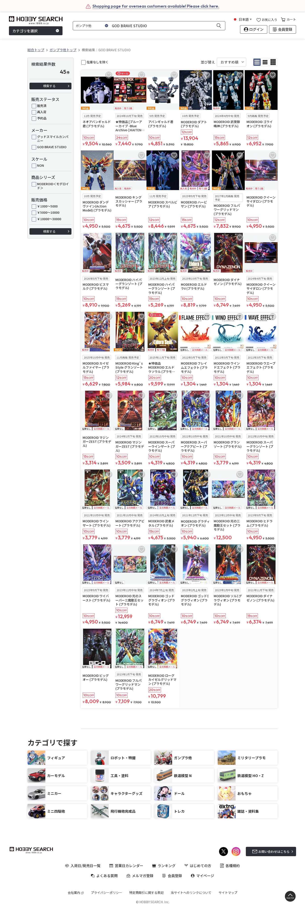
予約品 (41, 118)
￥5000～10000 (48, 212)
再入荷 (41, 112)
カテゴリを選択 (25, 30)
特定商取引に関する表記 (146, 892)
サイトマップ (228, 892)
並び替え (208, 62)
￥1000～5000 (47, 206)
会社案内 (74, 892)
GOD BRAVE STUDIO (52, 147)
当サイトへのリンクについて (191, 892)
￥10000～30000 (49, 219)
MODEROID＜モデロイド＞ (53, 186)
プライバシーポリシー (106, 892)
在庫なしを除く (98, 62)
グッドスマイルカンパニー (52, 139)
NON (40, 165)
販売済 (41, 106)
